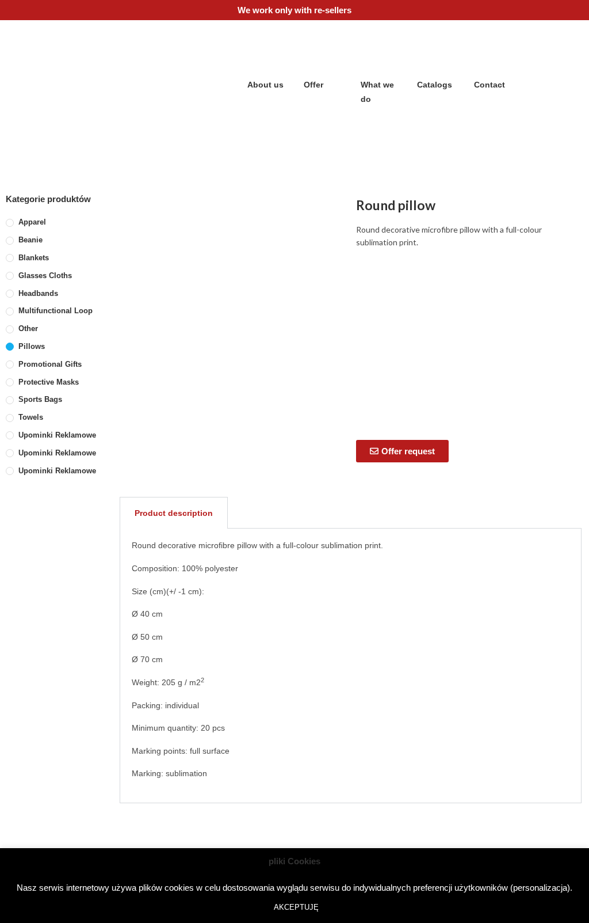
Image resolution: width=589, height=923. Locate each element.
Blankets (33, 257)
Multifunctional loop (55, 310)
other (28, 328)
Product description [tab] (174, 513)
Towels (30, 417)
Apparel (32, 222)
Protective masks (48, 382)
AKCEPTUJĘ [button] (296, 907)
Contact (489, 84)
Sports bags (40, 399)
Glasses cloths (45, 275)
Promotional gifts (50, 364)
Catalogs (434, 84)
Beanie (30, 240)
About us (265, 84)
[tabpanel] (351, 666)
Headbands (38, 293)
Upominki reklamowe (57, 435)
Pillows (31, 346)
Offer (313, 84)
